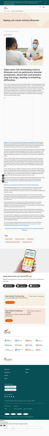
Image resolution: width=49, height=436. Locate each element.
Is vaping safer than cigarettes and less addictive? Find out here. (24, 184)
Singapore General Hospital (13, 242)
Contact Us (7, 372)
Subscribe (9, 320)
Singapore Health (19, 239)
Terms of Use (7, 406)
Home (5, 11)
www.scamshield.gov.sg (9, 4)
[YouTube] (14, 397)
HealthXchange (11, 386)
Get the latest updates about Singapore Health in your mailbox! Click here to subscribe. (24, 229)
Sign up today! (10, 302)
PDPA (5, 408)
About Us (6, 369)
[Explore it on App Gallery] (34, 285)
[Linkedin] (9, 397)
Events (6, 375)
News (8, 11)
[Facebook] (5, 397)
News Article (9, 239)
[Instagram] (12, 397)
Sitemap (16, 406)
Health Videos (11, 389)
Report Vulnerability (28, 408)
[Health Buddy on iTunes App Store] (9, 285)
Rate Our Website (18, 408)
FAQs (26, 372)
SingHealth (30, 239)
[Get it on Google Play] (21, 285)
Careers (27, 369)
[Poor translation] (4, 425)
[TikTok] (7, 397)
